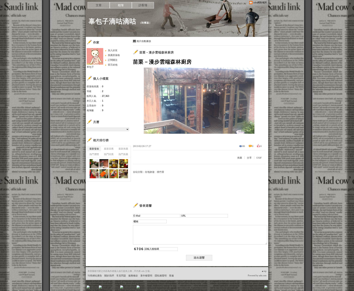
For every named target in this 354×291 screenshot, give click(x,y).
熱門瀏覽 (94, 154)
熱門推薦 (123, 154)
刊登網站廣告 (95, 275)
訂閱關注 (112, 60)
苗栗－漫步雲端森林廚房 (156, 52)
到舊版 (145, 22)
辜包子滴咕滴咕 (112, 21)
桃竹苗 (160, 172)
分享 (249, 157)
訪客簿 (142, 5)
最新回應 (109, 148)
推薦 (239, 157)
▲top (263, 271)
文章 (99, 5)
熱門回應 (109, 154)
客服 (171, 275)
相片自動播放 (144, 41)
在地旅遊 (150, 172)
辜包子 (90, 67)
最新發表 (94, 148)
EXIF (259, 157)
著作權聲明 (146, 275)
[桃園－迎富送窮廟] (94, 163)
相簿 (121, 5)
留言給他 (112, 64)
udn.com (262, 275)
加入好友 (112, 50)
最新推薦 (123, 148)
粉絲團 (94, 288)
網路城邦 (258, 288)
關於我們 (109, 275)
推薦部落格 (114, 55)
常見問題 (121, 275)
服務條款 (133, 275)
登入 (242, 288)
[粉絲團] (88, 286)
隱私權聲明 (161, 275)
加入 (249, 288)
